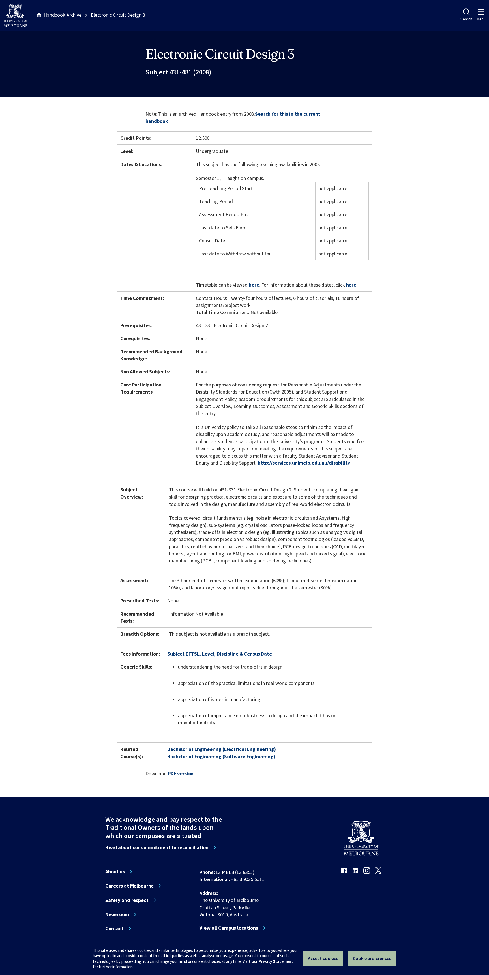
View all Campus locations (229, 928)
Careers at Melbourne (129, 886)
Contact (114, 928)
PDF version (181, 773)
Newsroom (117, 914)
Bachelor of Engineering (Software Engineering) (221, 756)
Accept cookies (323, 958)
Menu (481, 19)
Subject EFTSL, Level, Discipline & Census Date (219, 653)
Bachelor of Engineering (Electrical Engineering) (221, 749)
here (254, 285)
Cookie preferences (372, 958)
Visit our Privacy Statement (268, 961)
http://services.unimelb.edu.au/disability (304, 462)
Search (466, 19)
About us (115, 872)
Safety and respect (127, 900)
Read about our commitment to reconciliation (157, 847)
